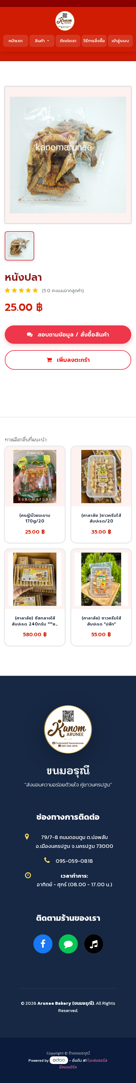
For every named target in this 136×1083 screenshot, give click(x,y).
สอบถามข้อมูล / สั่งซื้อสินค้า (72, 334)
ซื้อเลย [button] (69, 381)
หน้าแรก (15, 41)
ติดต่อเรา (68, 41)
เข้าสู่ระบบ (120, 41)
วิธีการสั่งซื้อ (94, 41)
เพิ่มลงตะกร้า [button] (72, 360)
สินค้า (40, 41)
